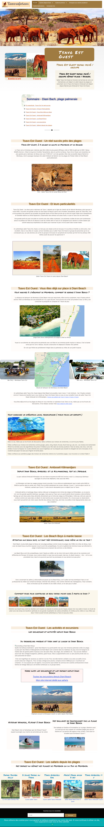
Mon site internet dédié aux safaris (52, 680)
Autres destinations (38, 6)
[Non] (101, 822)
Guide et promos (60, 3)
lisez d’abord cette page (64, 403)
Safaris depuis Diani (45, 3)
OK (52, 824)
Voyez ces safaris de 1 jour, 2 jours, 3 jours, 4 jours (63, 397)
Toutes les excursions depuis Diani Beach (52, 676)
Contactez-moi (51, 6)
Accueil (35, 3)
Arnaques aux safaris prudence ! (78, 3)
